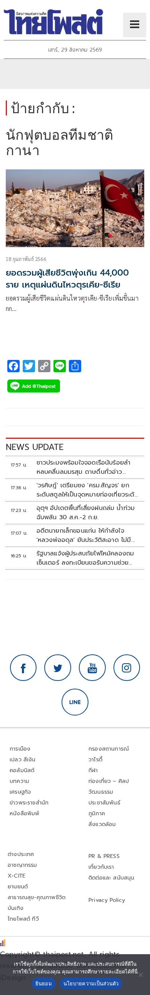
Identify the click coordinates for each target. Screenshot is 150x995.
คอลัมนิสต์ (22, 770)
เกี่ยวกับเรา (101, 867)
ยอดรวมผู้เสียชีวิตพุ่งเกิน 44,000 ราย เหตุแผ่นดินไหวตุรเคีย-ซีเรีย (67, 278)
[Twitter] (57, 668)
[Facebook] (23, 668)
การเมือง (20, 749)
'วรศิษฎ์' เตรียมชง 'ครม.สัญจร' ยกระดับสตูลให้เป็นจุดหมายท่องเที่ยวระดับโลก (87, 490)
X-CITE (16, 876)
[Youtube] (92, 668)
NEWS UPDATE (34, 447)
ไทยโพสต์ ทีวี (23, 919)
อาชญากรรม (22, 865)
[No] (140, 974)
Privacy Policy (106, 900)
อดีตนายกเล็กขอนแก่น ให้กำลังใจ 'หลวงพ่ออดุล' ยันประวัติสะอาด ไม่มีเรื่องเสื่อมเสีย (84, 535)
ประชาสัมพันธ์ (104, 803)
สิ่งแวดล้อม (102, 824)
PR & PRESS (104, 856)
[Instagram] (127, 668)
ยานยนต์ (18, 887)
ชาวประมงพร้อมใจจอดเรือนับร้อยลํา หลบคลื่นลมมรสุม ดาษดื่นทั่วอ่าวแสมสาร (84, 467)
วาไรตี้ (95, 760)
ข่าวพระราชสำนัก (29, 803)
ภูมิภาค (96, 813)
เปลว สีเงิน (23, 760)
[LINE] (75, 702)
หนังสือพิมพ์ (24, 813)
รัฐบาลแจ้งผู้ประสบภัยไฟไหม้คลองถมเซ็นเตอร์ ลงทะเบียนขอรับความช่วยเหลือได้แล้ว (85, 558)
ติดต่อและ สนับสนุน (111, 878)
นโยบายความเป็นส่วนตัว (91, 983)
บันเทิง (15, 908)
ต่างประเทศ (21, 854)
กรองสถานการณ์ (108, 749)
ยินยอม (43, 983)
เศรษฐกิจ (20, 792)
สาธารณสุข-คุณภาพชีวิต (36, 897)
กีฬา (93, 770)
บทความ (19, 781)
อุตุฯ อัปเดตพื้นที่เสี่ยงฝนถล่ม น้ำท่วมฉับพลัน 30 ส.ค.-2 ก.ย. (86, 512)
